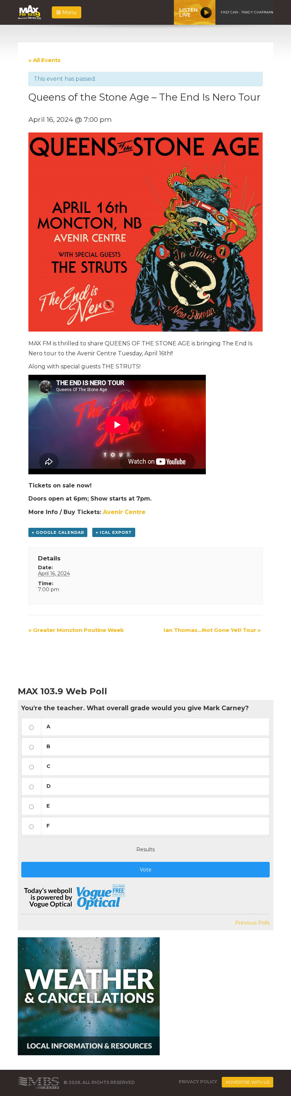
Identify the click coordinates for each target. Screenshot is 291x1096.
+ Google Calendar (58, 532)
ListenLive (188, 12)
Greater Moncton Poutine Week (76, 630)
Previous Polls (252, 923)
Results (145, 849)
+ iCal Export (113, 532)
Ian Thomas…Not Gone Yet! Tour (212, 630)
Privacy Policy (198, 1081)
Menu (69, 12)
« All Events (44, 60)
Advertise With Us (247, 1082)
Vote (146, 869)
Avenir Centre (124, 512)
